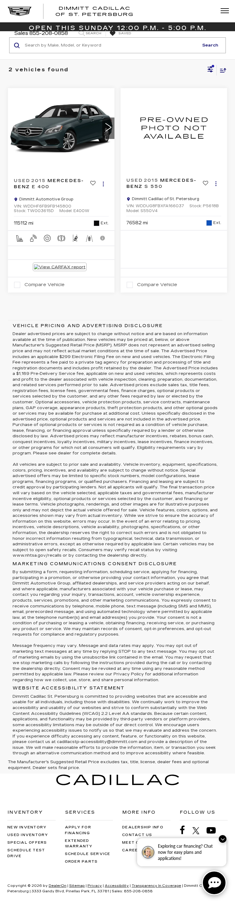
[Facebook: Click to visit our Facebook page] (185, 830)
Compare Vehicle (44, 284)
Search (210, 45)
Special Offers (27, 843)
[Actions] (103, 183)
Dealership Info (142, 827)
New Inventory (27, 827)
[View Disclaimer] (103, 238)
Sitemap (77, 886)
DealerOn (57, 886)
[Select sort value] (221, 70)
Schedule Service (87, 854)
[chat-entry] (214, 883)
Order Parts (81, 862)
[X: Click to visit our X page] (199, 830)
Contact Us (137, 835)
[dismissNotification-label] (222, 839)
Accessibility (117, 886)
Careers (133, 850)
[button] (108, 128)
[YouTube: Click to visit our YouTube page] (214, 830)
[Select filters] (210, 70)
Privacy (95, 886)
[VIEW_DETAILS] (174, 128)
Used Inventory (27, 835)
